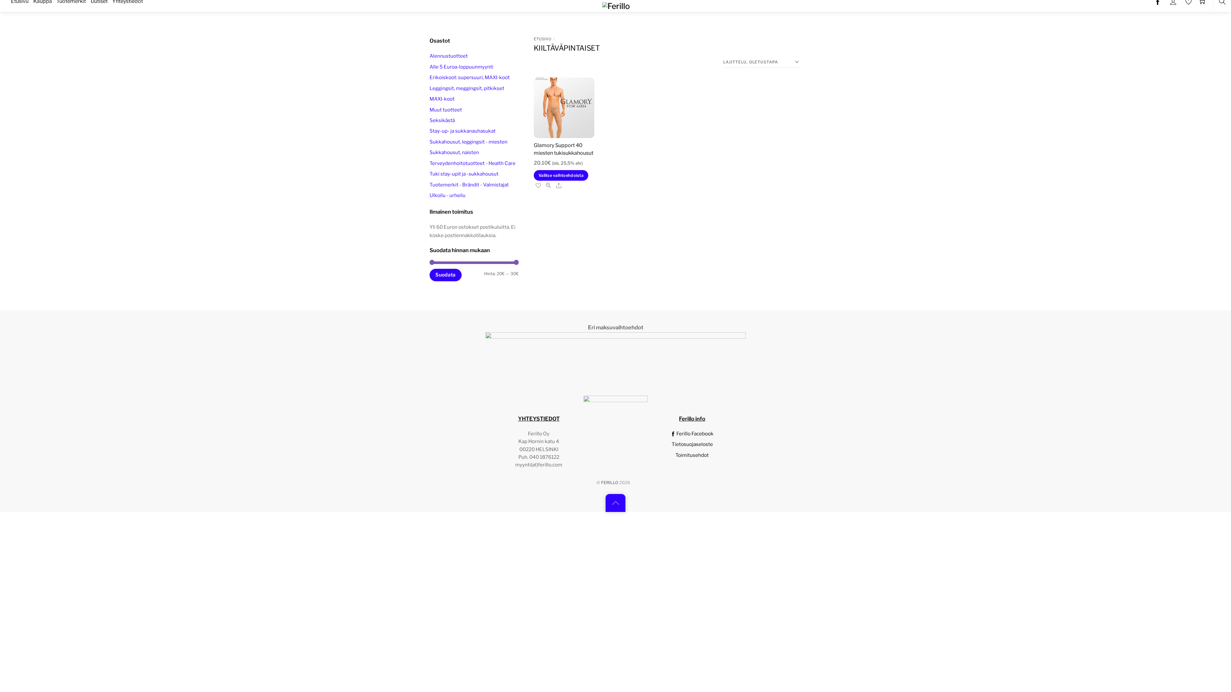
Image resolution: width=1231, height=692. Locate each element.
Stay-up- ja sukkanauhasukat (463, 131)
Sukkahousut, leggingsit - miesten (468, 142)
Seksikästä (442, 120)
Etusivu (542, 39)
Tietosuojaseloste (692, 444)
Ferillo (609, 482)
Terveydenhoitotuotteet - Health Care (472, 163)
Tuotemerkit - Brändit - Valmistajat (469, 185)
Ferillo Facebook (694, 434)
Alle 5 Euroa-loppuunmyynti (461, 67)
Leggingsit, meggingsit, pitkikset (467, 88)
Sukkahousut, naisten (454, 152)
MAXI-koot (442, 99)
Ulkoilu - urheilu (447, 195)
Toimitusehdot (692, 455)
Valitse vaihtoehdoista (561, 175)
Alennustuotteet (449, 56)
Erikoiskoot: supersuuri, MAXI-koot (470, 77)
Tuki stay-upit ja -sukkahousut (464, 174)
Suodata (445, 275)
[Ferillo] (616, 5)
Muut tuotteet (446, 110)
